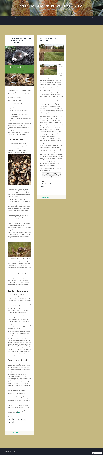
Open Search (96, 22)
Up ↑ (97, 451)
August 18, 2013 (45, 197)
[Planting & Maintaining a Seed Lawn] (51, 52)
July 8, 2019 (12, 432)
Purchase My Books (41, 17)
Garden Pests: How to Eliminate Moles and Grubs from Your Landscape (19, 40)
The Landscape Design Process (74, 17)
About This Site (11, 17)
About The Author (25, 17)
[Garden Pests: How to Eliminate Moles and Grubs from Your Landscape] (19, 66)
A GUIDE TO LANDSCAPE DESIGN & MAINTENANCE (51, 6)
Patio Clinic (20, 412)
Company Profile (56, 17)
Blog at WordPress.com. (12, 451)
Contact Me (91, 17)
